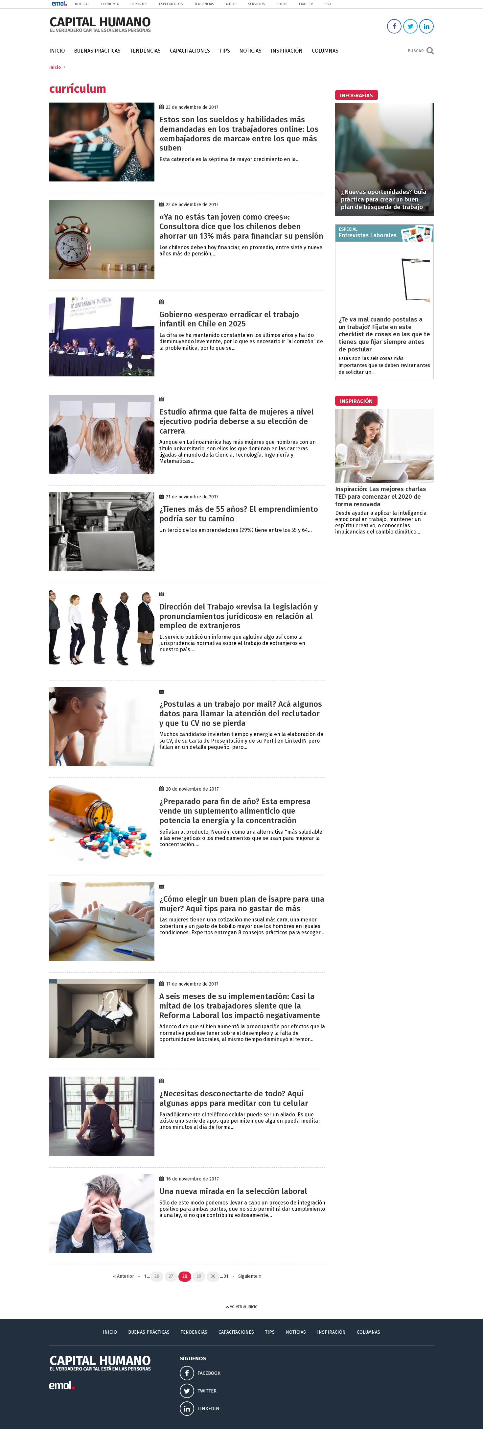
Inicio (57, 51)
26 (156, 1276)
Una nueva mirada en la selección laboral (233, 1191)
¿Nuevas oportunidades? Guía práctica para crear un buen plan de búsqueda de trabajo (383, 199)
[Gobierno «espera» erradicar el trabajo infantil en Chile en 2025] (101, 374)
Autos (231, 4)
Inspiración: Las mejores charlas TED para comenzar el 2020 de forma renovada (380, 496)
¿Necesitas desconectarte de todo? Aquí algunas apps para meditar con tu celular (233, 1098)
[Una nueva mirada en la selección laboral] (101, 1251)
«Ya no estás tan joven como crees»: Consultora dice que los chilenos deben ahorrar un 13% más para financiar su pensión (241, 226)
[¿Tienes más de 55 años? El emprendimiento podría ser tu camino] (101, 569)
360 (328, 4)
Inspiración (287, 51)
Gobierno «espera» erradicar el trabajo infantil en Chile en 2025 (229, 319)
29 (198, 1276)
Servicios (256, 4)
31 (226, 1276)
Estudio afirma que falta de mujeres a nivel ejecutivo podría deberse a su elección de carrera (236, 421)
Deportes (138, 4)
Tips (224, 51)
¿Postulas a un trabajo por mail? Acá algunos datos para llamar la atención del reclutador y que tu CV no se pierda (240, 714)
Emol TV (306, 4)
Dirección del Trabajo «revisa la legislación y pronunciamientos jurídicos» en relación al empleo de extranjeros (238, 616)
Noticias (82, 4)
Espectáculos (171, 4)
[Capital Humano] (100, 31)
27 (171, 1276)
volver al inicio (243, 1307)
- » (246, 1276)
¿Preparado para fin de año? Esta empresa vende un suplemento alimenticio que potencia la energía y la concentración (234, 811)
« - (128, 1276)
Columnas (325, 51)
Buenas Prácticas (97, 51)
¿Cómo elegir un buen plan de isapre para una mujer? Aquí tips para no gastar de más (241, 903)
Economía (110, 4)
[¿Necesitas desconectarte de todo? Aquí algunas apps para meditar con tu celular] (101, 1154)
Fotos (282, 4)
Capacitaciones (190, 51)
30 (213, 1276)
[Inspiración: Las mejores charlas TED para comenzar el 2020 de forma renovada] (384, 481)
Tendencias (204, 4)
